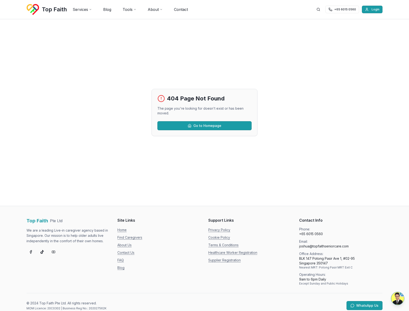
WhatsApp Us (367, 305)
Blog (107, 9)
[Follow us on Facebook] (31, 252)
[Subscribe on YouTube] (53, 252)
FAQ (120, 260)
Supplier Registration (224, 260)
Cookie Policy (219, 237)
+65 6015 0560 (311, 234)
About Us (124, 245)
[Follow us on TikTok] (42, 252)
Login (375, 9)
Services (80, 9)
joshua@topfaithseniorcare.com (324, 246)
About (153, 9)
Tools (128, 9)
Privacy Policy (219, 230)
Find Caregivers (129, 237)
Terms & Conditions (223, 245)
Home (122, 230)
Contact (181, 9)
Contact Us (125, 253)
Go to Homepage (207, 126)
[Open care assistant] (397, 298)
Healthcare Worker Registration (232, 253)
